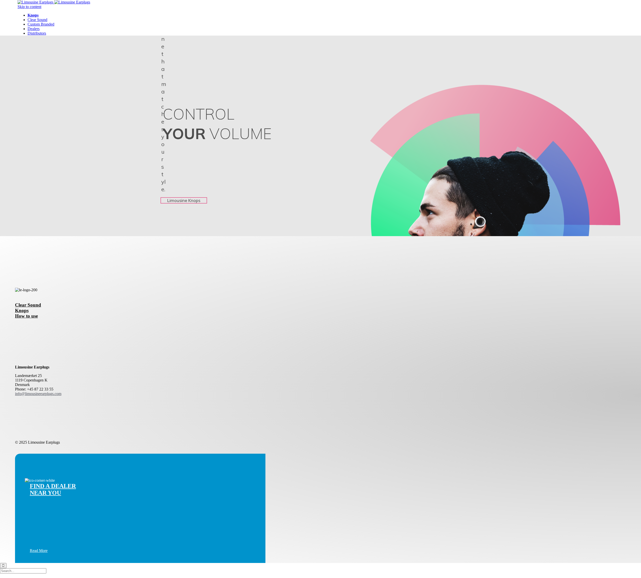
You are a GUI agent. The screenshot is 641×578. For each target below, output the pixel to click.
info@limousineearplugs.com (38, 394)
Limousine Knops (183, 200)
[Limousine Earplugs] (54, 2)
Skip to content (29, 7)
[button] (39, 550)
